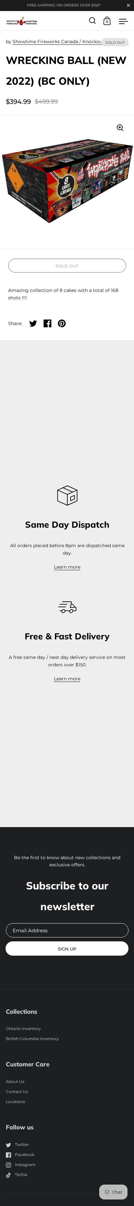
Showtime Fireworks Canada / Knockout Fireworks (70, 41)
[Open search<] (92, 20)
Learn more (67, 567)
